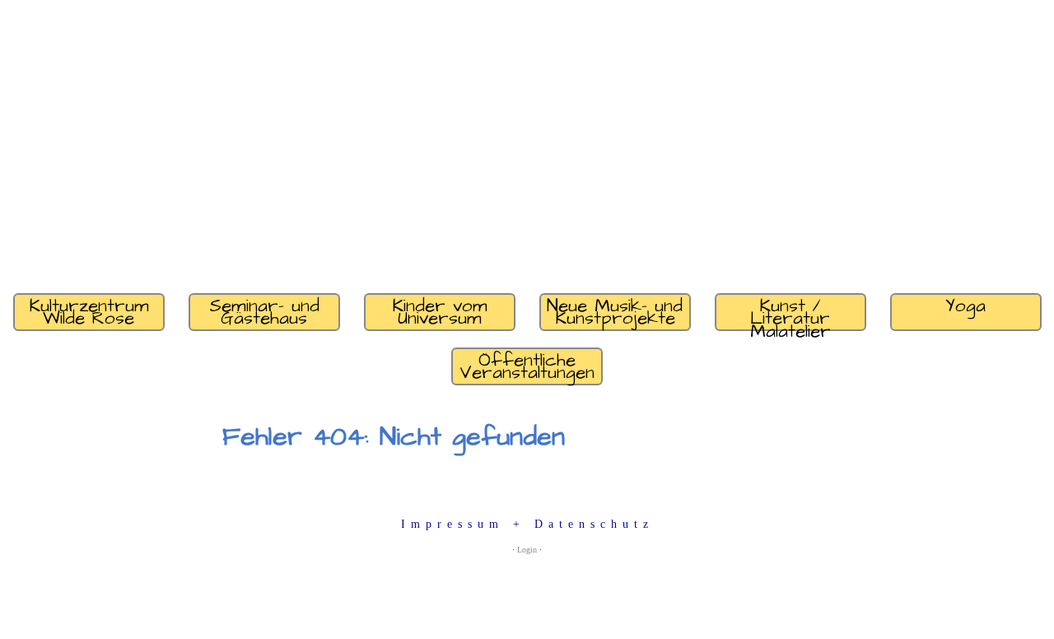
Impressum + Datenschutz (527, 524)
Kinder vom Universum (439, 312)
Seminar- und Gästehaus (264, 312)
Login (527, 549)
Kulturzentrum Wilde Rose (89, 312)
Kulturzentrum (253, 255)
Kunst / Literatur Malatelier (790, 312)
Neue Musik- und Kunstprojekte (615, 312)
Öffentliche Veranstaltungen (527, 366)
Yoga (965, 306)
